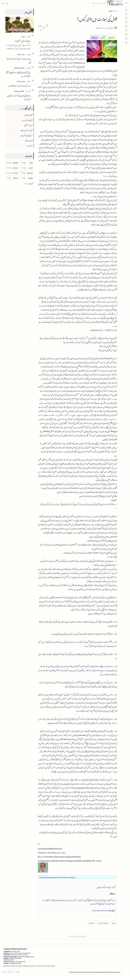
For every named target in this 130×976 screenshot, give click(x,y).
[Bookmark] (3, 3)
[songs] (23, 36)
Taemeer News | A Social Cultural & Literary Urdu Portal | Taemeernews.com (97, 971)
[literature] (91, 923)
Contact (45, 966)
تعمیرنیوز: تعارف (28, 114)
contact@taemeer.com (100, 910)
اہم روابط (29, 145)
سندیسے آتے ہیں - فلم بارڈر (23, 40)
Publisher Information (17, 966)
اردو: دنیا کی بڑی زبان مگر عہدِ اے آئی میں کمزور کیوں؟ (19, 97)
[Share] (41, 27)
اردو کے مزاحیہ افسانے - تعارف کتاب (20, 85)
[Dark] (7, 3)
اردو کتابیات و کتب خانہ (26, 135)
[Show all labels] (29, 183)
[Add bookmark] (47, 25)
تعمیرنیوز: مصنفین (28, 125)
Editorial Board (26, 966)
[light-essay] (21, 54)
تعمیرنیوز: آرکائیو (28, 140)
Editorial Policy (7, 966)
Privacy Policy (51, 966)
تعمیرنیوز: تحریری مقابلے (26, 130)
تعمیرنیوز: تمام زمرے (27, 120)
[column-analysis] (103, 923)
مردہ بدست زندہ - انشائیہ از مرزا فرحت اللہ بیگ (19, 60)
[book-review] (21, 81)
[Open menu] (126, 3)
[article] (113, 923)
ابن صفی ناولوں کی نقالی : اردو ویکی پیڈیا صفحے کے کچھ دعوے (18, 74)
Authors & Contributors (36, 966)
